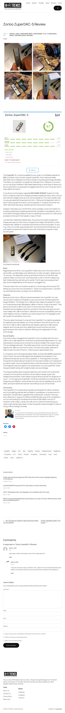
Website (5, 626)
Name (4, 610)
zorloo (12, 457)
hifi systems (34, 454)
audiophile (7, 451)
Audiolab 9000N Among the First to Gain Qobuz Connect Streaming (24, 485)
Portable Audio (20, 35)
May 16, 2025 (6, 494)
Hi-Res (19, 454)
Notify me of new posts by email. (13, 640)
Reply (10, 557)
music (50, 454)
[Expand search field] (58, 8)
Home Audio (43, 454)
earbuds (37, 451)
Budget (12, 33)
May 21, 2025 (6, 488)
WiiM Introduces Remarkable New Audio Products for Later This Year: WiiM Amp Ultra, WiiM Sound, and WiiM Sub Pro (32, 499)
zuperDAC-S (19, 457)
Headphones (37, 33)
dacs (24, 451)
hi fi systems (7, 454)
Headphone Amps (26, 33)
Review (6, 457)
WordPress (59, 709)
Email (4, 618)
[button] (32, 71)
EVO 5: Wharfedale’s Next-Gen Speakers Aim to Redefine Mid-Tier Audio (26, 492)
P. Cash (5, 38)
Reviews (30, 35)
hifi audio (26, 454)
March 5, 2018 (14, 562)
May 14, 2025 (6, 503)
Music (12, 35)
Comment (6, 589)
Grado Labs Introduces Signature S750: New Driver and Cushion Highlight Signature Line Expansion (30, 478)
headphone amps (46, 451)
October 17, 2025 (7, 481)
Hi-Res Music (52, 33)
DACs (17, 33)
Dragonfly (30, 451)
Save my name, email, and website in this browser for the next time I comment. (25, 634)
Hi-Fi (44, 33)
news (55, 454)
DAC (19, 451)
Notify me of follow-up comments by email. (16, 637)
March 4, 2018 (13, 548)
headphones (57, 451)
